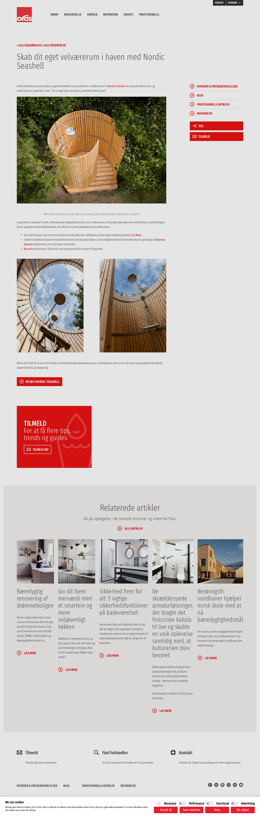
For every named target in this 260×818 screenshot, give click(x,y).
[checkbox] (157, 803)
